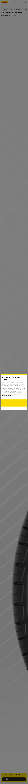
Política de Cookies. (6, 395)
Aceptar (14, 404)
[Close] (26, 376)
